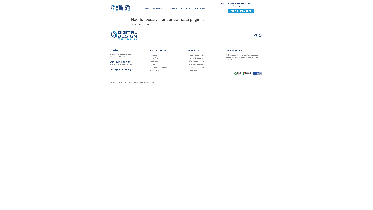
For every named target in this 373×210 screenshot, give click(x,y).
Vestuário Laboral (196, 64)
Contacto (186, 8)
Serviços (157, 8)
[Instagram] (260, 35)
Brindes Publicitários (197, 55)
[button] (159, 8)
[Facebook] (255, 35)
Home (147, 8)
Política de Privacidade (159, 67)
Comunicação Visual (197, 67)
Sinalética (193, 70)
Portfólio (172, 8)
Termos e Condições (158, 70)
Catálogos (199, 8)
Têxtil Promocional (197, 61)
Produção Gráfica (196, 58)
